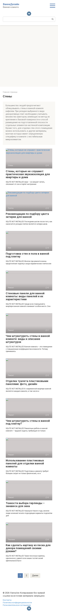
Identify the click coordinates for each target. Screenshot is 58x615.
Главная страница (10, 92)
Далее (35, 575)
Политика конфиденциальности (17, 602)
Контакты (7, 600)
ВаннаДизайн (11, 4)
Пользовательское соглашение (17, 605)
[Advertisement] (29, 56)
